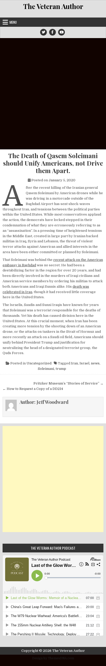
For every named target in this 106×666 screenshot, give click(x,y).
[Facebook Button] (52, 32)
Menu (13, 22)
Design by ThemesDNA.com (53, 658)
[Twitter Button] (43, 32)
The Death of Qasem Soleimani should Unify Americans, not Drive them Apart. (53, 163)
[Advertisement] (53, 94)
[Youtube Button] (61, 32)
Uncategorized (38, 363)
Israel (84, 363)
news (95, 363)
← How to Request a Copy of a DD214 (33, 389)
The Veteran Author (53, 6)
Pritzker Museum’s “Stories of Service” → (68, 383)
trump (61, 369)
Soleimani (46, 369)
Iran (74, 363)
